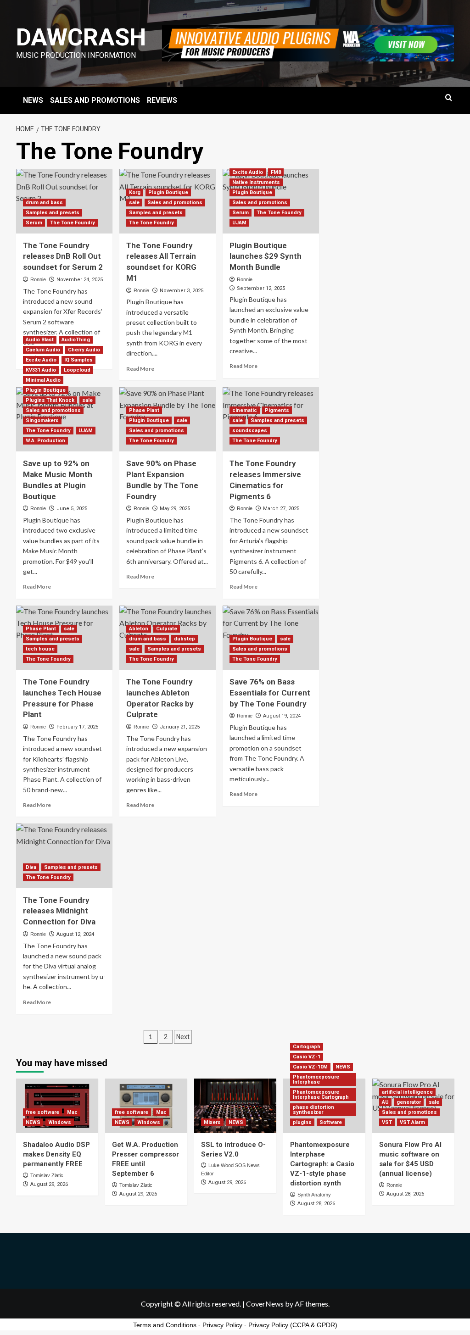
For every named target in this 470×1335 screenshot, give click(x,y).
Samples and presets (52, 213)
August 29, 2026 (49, 1184)
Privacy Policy (222, 1325)
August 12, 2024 (75, 934)
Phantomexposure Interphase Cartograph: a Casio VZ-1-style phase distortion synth (322, 1163)
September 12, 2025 (261, 288)
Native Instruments (256, 182)
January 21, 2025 (180, 727)
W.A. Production (45, 441)
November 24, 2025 (79, 280)
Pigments (277, 410)
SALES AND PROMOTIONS (95, 100)
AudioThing (76, 340)
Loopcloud (77, 370)
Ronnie (38, 279)
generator (409, 1102)
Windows (59, 1122)
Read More (140, 368)
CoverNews (265, 1303)
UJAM (239, 223)
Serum (34, 223)
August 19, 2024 (282, 716)
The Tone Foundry (72, 223)
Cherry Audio (84, 350)
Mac (72, 1112)
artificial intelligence (407, 1092)
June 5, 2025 (71, 509)
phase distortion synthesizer (313, 1109)
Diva (31, 867)
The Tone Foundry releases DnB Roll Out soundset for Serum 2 (63, 256)
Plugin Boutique (168, 192)
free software (42, 1112)
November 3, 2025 (181, 291)
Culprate (166, 629)
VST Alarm (412, 1122)
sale (134, 203)
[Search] (448, 98)
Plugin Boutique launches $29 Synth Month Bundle (265, 256)
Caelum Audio (43, 350)
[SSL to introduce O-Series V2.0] (235, 1106)
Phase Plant (144, 410)
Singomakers (42, 420)
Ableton (138, 629)
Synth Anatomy (314, 1194)
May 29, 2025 (175, 509)
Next (183, 1036)
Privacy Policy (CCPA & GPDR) (292, 1325)
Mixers (212, 1122)
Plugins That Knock (50, 400)
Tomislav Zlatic (46, 1175)
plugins (302, 1122)
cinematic (244, 410)
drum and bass (44, 203)
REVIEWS (162, 100)
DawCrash (81, 37)
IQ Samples (78, 360)
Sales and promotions (174, 203)
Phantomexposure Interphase (316, 1079)
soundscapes (249, 431)
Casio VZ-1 (306, 1057)
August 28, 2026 (316, 1204)
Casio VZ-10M (310, 1067)
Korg (134, 192)
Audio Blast (40, 340)
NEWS (33, 100)
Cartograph (306, 1047)
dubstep (184, 639)
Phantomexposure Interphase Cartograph (321, 1094)
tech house (40, 649)
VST (387, 1122)
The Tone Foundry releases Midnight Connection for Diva (59, 911)
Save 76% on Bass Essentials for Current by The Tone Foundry (269, 692)
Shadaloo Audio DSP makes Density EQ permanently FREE (56, 1154)
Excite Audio (247, 172)
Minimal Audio (43, 380)
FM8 (276, 172)
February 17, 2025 (77, 727)
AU (385, 1102)
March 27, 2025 (281, 509)
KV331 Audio (41, 370)
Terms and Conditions (164, 1325)
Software (330, 1122)
